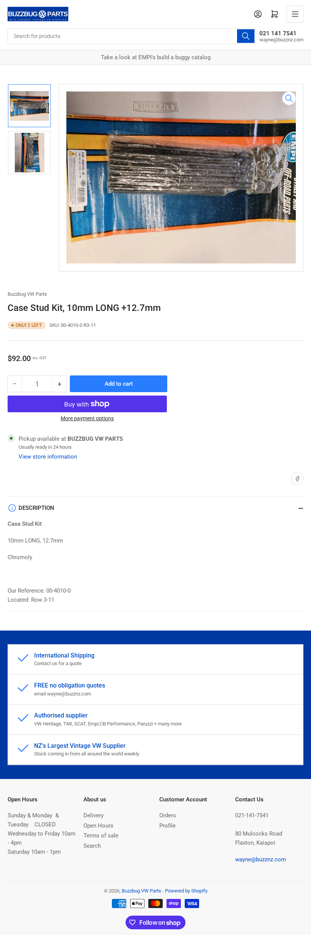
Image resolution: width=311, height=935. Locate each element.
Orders (167, 815)
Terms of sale (100, 835)
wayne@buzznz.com (260, 859)
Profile (167, 825)
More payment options (87, 418)
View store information (48, 456)
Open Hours (98, 825)
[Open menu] (295, 14)
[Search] (245, 36)
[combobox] (132, 36)
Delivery (93, 815)
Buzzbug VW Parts (27, 294)
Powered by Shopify (186, 891)
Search (92, 845)
